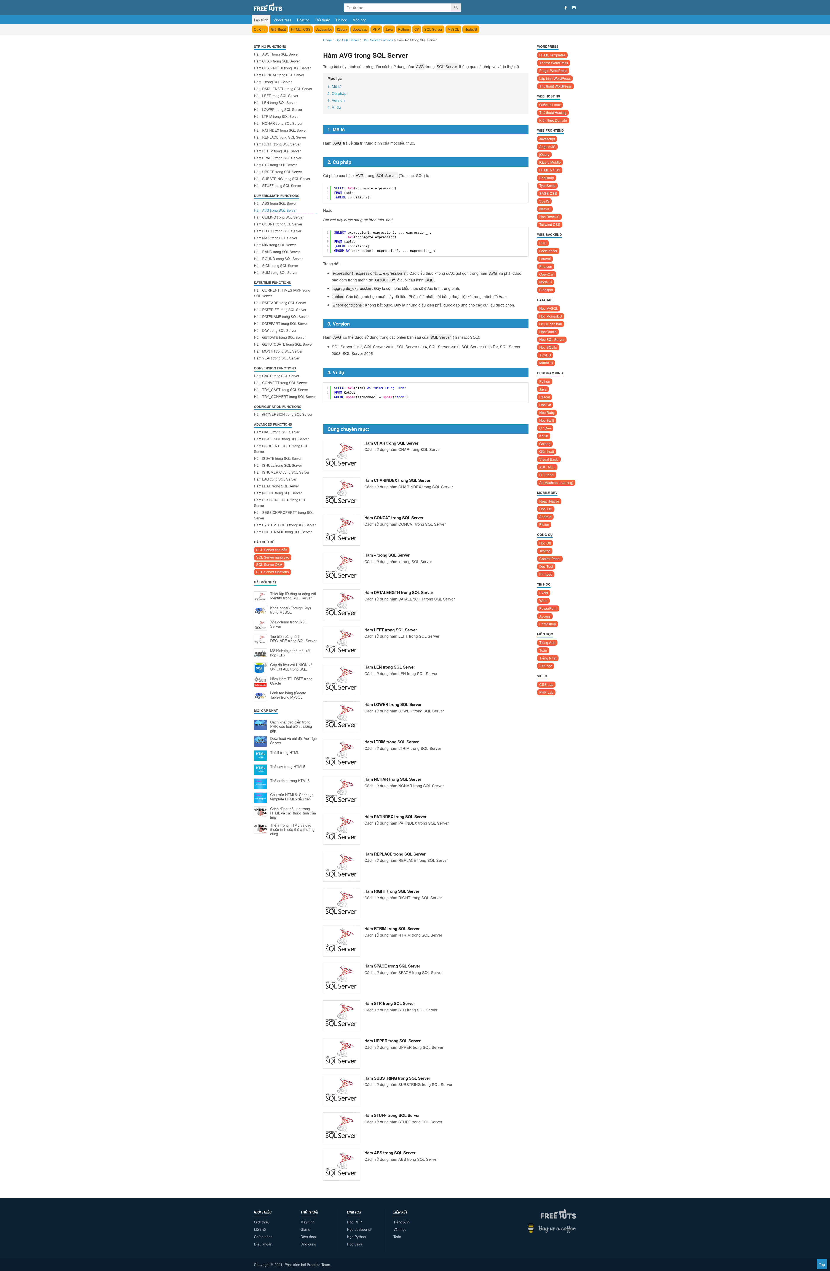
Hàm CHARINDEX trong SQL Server (282, 67)
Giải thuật (278, 29)
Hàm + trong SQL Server (273, 81)
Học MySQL (548, 308)
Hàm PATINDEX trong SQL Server (280, 130)
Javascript (324, 29)
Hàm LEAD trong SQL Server (276, 486)
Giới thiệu (262, 1222)
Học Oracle (548, 331)
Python (403, 29)
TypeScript (547, 185)
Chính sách (263, 1236)
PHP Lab (546, 692)
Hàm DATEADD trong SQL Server (280, 302)
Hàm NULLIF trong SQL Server (278, 492)
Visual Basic (549, 459)
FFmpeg (545, 574)
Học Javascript (359, 1229)
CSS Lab (546, 684)
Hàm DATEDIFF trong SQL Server (280, 309)
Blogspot (546, 289)
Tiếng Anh (547, 642)
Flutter (544, 524)
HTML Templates (552, 55)
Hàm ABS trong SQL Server (275, 203)
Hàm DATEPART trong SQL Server (281, 323)
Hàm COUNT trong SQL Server (278, 224)
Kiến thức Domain (553, 120)
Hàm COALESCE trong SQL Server (281, 438)
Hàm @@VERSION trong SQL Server (283, 414)
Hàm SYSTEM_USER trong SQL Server (285, 524)
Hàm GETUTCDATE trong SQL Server (283, 344)
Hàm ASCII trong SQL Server (276, 54)
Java (389, 29)
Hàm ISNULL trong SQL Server (278, 465)
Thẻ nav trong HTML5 (287, 766)
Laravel (545, 258)
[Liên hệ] (574, 8)
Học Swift (546, 420)
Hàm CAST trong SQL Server (276, 375)
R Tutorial (546, 474)
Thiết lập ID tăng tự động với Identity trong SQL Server (293, 595)
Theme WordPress (553, 62)
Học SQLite (548, 347)
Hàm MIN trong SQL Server (275, 244)
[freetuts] (287, 7)
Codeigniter (548, 250)
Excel (543, 592)
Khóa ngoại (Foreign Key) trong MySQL (290, 610)
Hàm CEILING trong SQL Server (278, 217)
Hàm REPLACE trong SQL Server (280, 137)
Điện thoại (308, 1236)
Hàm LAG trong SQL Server (275, 479)
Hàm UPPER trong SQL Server (278, 171)
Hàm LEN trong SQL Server (275, 102)
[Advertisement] (285, 911)
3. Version (336, 100)
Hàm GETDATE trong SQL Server (280, 337)
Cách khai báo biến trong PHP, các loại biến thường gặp (291, 726)
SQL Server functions (272, 571)
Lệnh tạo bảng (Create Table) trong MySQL (288, 695)
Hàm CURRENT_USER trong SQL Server (281, 448)
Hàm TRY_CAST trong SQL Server (281, 389)
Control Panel (549, 558)
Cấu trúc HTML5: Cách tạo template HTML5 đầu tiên (291, 797)
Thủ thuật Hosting (553, 112)
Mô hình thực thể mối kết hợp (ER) (290, 653)
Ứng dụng (308, 1244)
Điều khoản (263, 1244)
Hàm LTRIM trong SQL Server (277, 116)
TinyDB (545, 355)
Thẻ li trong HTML (284, 752)
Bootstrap (360, 29)
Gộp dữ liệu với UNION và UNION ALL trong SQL (291, 667)
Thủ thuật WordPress (555, 86)
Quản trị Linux (550, 104)
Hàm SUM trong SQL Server (275, 272)
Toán (543, 650)
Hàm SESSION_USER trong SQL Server (280, 502)
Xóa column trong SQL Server (288, 624)
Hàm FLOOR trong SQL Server (277, 230)
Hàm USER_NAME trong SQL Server (283, 531)
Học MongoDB (550, 316)
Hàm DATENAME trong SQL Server (281, 316)
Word (543, 600)
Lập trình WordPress (555, 78)
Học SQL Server (551, 339)
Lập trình (261, 19)
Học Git (545, 543)
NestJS (545, 208)
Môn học (359, 19)
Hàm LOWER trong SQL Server (278, 109)
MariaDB (546, 362)
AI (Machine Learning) (556, 482)
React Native (549, 501)
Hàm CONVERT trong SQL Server (280, 382)
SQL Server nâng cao (272, 557)
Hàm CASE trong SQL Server (276, 432)
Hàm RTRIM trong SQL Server (277, 150)
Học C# (545, 404)
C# (416, 29)
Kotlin (543, 435)
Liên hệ (260, 1229)
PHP (376, 29)
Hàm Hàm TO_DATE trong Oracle (291, 681)
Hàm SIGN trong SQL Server (276, 265)
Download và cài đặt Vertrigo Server (293, 740)
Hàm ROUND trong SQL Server (278, 258)
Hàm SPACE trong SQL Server (277, 157)
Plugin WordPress (553, 70)
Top (822, 1264)
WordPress (283, 19)
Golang (545, 443)
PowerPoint (548, 608)
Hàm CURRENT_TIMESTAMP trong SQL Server (282, 293)
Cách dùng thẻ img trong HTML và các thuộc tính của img (293, 813)
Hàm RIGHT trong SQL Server (277, 144)
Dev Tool (546, 566)
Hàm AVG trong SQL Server (275, 210)
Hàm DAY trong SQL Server (275, 330)
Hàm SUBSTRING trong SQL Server (282, 178)
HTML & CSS (549, 170)
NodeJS (470, 29)
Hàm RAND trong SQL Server (277, 251)
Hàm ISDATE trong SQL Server (278, 458)
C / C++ (260, 29)
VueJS (544, 201)
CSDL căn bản (550, 323)
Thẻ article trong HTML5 (290, 780)
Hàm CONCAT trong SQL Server (279, 74)
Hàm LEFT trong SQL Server (276, 95)
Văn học (545, 665)
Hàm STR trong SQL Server (275, 164)
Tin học (341, 19)
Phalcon (545, 266)
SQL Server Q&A (269, 564)
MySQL (453, 29)
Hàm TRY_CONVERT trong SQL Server (285, 396)
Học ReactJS (549, 216)
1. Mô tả (334, 86)
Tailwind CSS (549, 224)
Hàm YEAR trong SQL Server (276, 358)
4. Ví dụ (334, 107)
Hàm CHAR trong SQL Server (277, 61)
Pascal (544, 396)
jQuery (342, 29)
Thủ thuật (322, 19)
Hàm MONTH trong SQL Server (278, 351)
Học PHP (354, 1222)
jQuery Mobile (550, 162)
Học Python (356, 1236)
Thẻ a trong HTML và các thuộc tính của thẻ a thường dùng (292, 829)
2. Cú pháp (336, 93)
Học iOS (545, 508)
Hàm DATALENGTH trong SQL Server (283, 88)
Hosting (303, 19)
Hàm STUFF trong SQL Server (277, 185)
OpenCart (546, 274)
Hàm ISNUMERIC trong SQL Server (281, 472)
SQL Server (433, 29)
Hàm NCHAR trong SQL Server (278, 123)
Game (305, 1229)
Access (545, 616)
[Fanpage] (566, 8)
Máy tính (307, 1222)
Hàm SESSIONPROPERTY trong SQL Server (284, 515)
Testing (544, 550)
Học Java (354, 1244)
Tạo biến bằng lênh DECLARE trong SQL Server (293, 638)
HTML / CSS (301, 29)
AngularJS (547, 146)
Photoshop (547, 623)
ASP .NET (547, 467)
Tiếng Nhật (547, 658)
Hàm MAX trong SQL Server (275, 237)
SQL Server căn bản (271, 549)
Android (545, 516)
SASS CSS (548, 193)
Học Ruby (547, 412)
